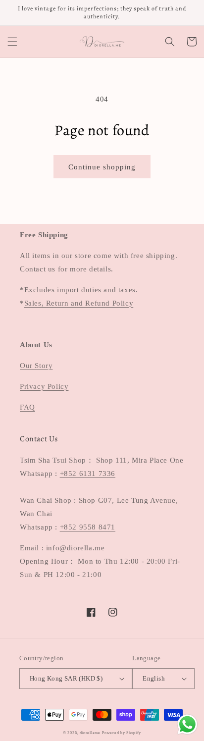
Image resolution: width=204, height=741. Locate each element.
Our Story (36, 366)
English (154, 678)
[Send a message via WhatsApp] (187, 724)
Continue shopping (102, 167)
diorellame (90, 733)
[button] (12, 42)
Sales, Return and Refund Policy (79, 303)
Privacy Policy (44, 386)
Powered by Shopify (121, 733)
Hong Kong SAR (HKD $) (66, 678)
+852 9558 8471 (87, 527)
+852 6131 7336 (87, 473)
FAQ (27, 407)
